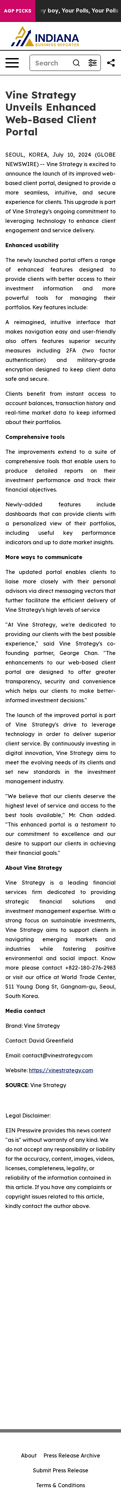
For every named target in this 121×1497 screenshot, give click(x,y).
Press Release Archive (71, 1455)
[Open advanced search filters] (92, 63)
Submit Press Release (60, 1470)
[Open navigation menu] (12, 63)
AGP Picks (17, 11)
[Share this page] (111, 63)
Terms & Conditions (60, 1485)
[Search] (76, 63)
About (29, 1455)
